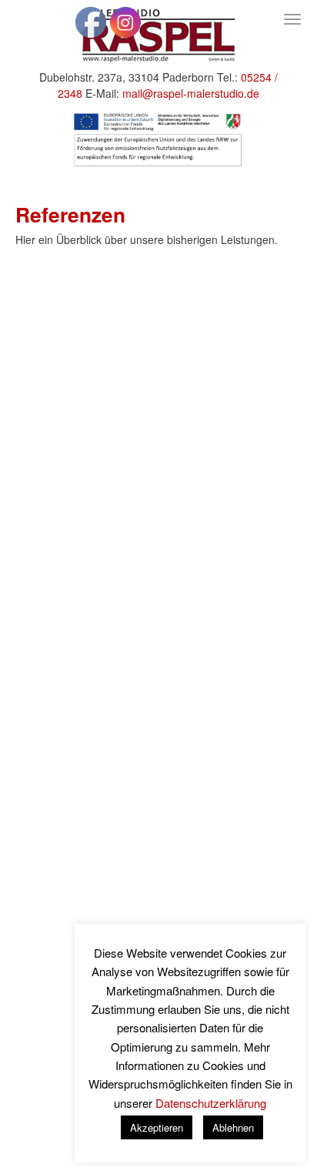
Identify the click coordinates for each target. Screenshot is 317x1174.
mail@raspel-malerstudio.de (190, 93)
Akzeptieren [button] (156, 1127)
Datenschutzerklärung (210, 1103)
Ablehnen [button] (233, 1127)
